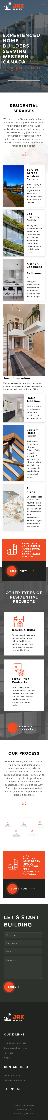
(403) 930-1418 (12, 1075)
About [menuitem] (7, 1057)
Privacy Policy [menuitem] (24, 1109)
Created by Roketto (24, 1113)
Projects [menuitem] (8, 1052)
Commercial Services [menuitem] (15, 1047)
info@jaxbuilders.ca (15, 1080)
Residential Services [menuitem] (15, 1042)
